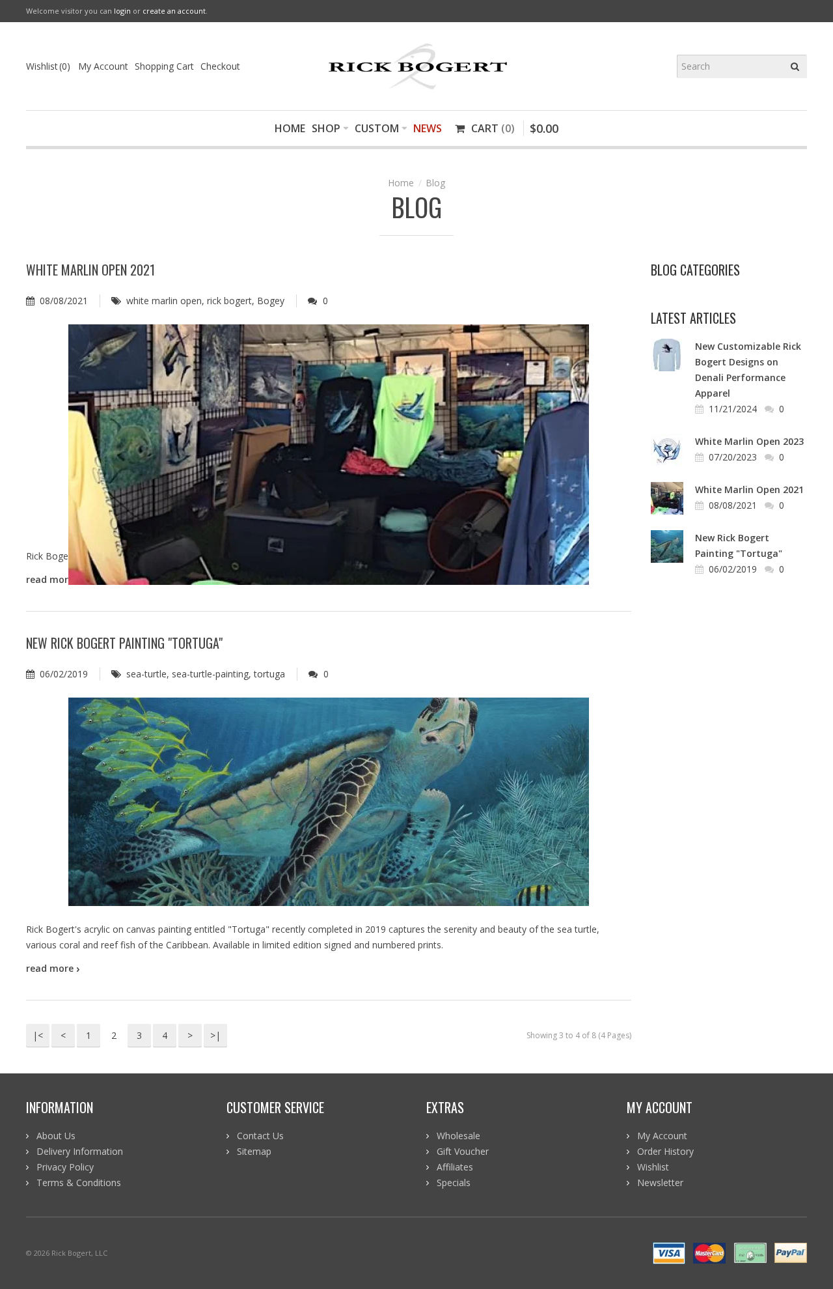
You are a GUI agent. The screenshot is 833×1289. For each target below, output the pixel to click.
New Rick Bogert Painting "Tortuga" (124, 643)
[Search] (795, 66)
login (122, 11)
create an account (174, 11)
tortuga (269, 674)
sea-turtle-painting (210, 674)
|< (38, 1035)
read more (53, 968)
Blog (435, 183)
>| (215, 1035)
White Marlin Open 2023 (749, 441)
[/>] (328, 428)
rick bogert (229, 300)
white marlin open (164, 300)
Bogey (270, 300)
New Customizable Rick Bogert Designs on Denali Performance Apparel (748, 369)
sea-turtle (146, 674)
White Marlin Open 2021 (90, 269)
